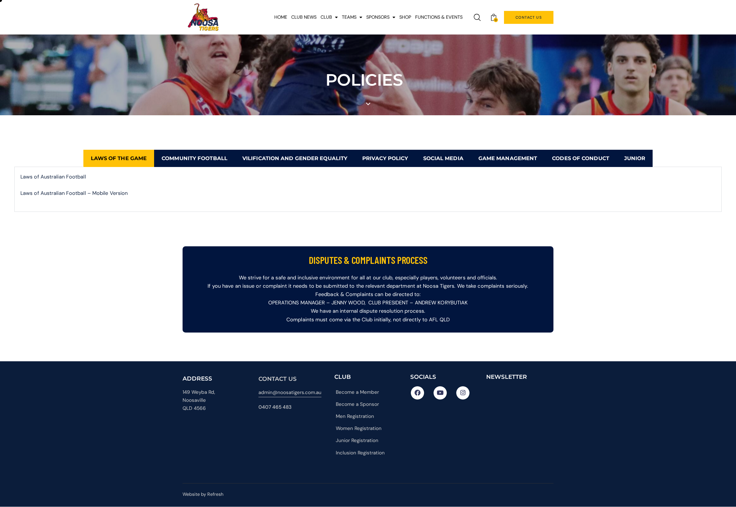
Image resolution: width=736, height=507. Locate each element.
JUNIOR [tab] (634, 158)
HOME (280, 17)
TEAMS (349, 17)
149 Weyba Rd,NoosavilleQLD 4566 (199, 400)
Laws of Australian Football (53, 176)
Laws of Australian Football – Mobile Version (74, 193)
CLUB (326, 17)
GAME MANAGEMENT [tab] (507, 158)
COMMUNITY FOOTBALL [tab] (194, 158)
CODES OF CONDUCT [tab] (580, 158)
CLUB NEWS (304, 17)
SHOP (405, 17)
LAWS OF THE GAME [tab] (119, 158)
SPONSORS (378, 17)
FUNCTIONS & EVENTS (439, 17)
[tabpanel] (368, 189)
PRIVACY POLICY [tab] (385, 158)
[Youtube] (440, 393)
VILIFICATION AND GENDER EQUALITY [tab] (294, 158)
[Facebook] (417, 393)
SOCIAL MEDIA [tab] (443, 158)
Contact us (277, 378)
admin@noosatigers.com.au (289, 392)
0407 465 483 (275, 407)
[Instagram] (462, 393)
